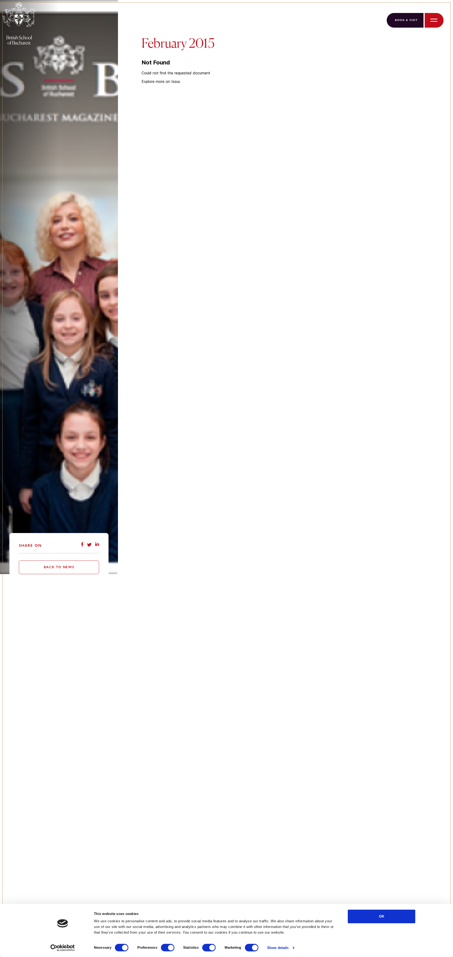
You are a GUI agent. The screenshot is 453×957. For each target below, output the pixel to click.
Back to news (59, 567)
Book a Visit (406, 20)
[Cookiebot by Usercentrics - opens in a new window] (62, 947)
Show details (278, 948)
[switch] (167, 947)
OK (381, 916)
